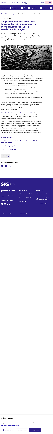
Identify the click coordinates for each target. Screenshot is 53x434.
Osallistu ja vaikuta (15, 8)
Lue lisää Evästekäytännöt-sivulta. (10, 425)
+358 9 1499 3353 (26, 197)
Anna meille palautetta (44, 203)
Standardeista (5, 8)
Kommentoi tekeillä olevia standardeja (44, 198)
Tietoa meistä (46, 8)
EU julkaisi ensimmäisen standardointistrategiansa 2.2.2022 (16, 113)
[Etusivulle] (3, 2)
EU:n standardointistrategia (10, 149)
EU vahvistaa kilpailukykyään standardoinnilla (13, 146)
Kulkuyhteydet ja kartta (7, 200)
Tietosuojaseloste (13, 213)
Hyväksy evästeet (35, 430)
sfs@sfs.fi (24, 201)
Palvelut (25, 8)
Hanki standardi (43, 193)
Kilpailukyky (6, 156)
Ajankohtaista (36, 8)
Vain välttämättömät (21, 430)
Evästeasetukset (9, 430)
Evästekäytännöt (23, 213)
